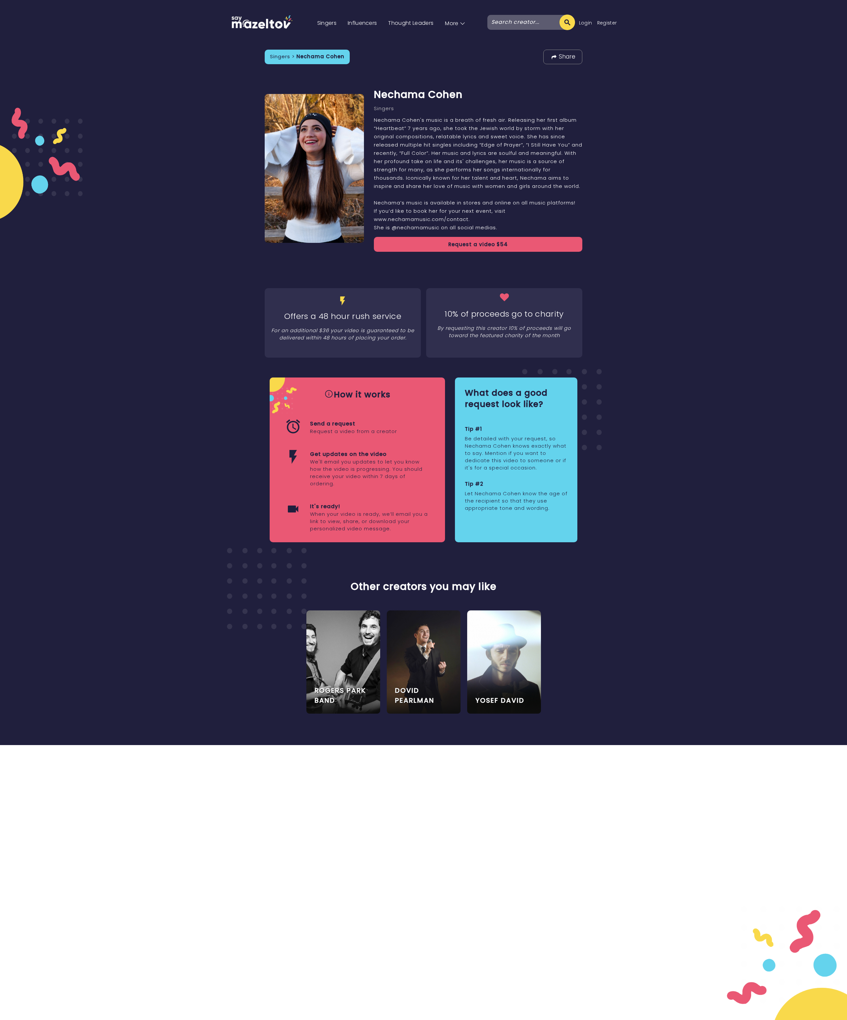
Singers (326, 23)
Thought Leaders (410, 23)
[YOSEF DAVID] (504, 661)
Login (585, 23)
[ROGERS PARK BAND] (343, 661)
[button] (455, 16)
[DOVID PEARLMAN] (424, 661)
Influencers (362, 23)
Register (607, 23)
